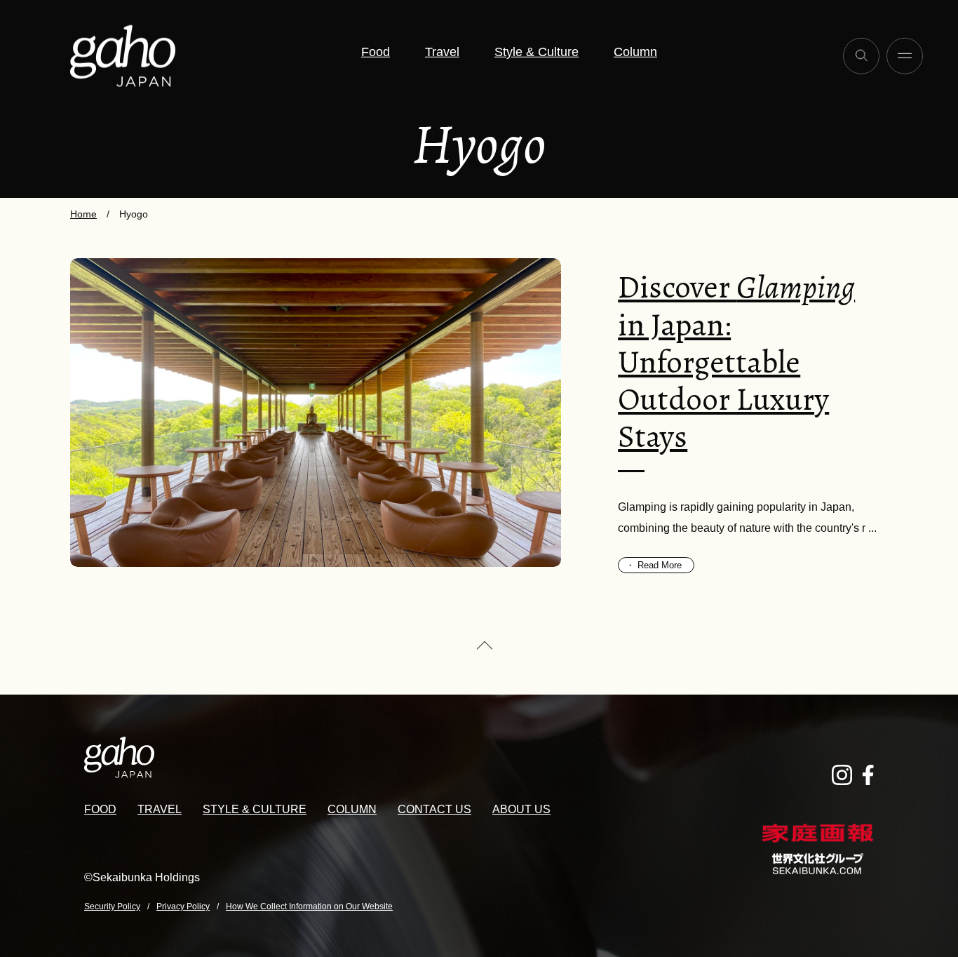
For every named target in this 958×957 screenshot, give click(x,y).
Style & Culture (536, 52)
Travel (442, 52)
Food (375, 52)
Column (635, 52)
